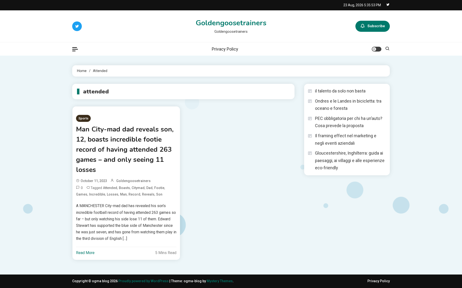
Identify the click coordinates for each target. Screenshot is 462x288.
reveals (148, 194)
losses (112, 194)
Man (123, 194)
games (81, 194)
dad (149, 188)
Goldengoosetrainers (231, 23)
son (159, 194)
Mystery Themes (220, 281)
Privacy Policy (225, 49)
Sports (83, 118)
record (134, 194)
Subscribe (376, 26)
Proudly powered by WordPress (143, 281)
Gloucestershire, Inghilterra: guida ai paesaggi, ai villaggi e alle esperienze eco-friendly (350, 160)
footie (159, 188)
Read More (85, 252)
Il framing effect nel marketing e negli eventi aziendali (345, 139)
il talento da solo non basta (340, 90)
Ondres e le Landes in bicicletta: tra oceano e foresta (348, 104)
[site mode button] (376, 49)
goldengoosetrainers (133, 181)
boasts (124, 188)
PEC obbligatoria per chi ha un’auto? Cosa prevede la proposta (348, 122)
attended (110, 188)
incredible (97, 194)
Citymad (138, 188)
